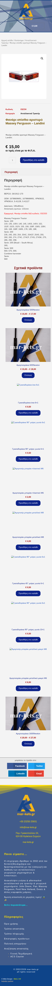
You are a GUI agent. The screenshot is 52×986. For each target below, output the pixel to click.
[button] (11, 25)
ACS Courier (17, 956)
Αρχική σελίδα (7, 40)
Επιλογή (28, 320)
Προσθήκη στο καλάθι (33, 160)
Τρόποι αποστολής (14, 929)
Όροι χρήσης (11, 924)
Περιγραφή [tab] (11, 172)
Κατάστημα (19, 40)
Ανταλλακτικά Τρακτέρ (30, 113)
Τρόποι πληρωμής (14, 934)
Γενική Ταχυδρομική (21, 953)
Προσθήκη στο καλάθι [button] (28, 413)
